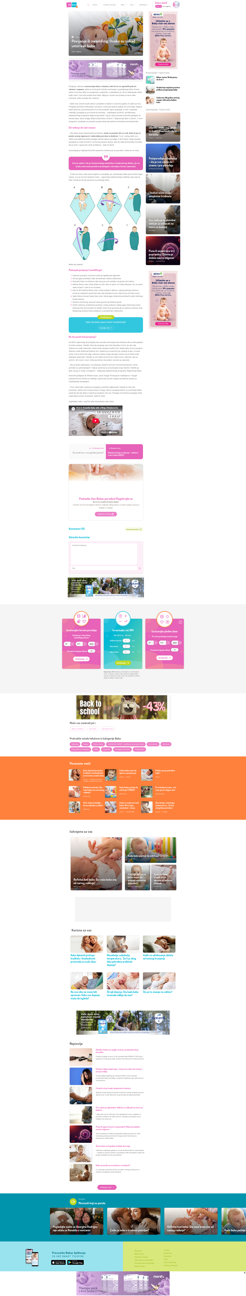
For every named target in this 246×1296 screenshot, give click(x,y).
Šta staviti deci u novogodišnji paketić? (88, 452)
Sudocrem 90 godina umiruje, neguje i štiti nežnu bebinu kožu (168, 99)
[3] (106, 69)
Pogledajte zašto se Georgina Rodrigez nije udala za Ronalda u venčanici (75, 1228)
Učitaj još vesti (106, 1187)
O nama (166, 1250)
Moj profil (138, 1251)
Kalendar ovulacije (141, 1257)
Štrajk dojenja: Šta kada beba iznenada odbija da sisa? (122, 993)
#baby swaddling (77, 729)
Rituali (78, 37)
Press (166, 1259)
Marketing (167, 1253)
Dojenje (85, 744)
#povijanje (92, 729)
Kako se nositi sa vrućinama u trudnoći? (113, 1165)
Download (167, 1256)
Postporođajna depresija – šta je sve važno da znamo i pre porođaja (163, 161)
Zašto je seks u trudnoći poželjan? (129, 1230)
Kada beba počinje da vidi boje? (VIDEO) (128, 788)
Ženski (121, 635)
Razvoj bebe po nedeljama (80, 749)
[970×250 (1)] (106, 587)
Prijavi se (158, 6)
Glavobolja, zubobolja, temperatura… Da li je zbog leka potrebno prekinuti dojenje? (165, 806)
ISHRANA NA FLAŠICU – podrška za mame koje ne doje (126, 744)
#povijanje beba (107, 729)
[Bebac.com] (72, 5)
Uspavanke (106, 749)
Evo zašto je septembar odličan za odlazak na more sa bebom (162, 223)
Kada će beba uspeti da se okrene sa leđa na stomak (163, 879)
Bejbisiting (75, 744)
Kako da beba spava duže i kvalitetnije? (106, 322)
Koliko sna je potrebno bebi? (165, 771)
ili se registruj (167, 6)
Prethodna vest (98, 448)
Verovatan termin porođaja (144, 1263)
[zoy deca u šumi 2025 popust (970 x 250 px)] (123, 707)
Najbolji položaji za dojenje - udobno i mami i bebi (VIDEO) (123, 453)
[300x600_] (163, 69)
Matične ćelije (140, 1266)
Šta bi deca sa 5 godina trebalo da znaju (113, 1146)
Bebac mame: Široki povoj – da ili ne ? (167, 78)
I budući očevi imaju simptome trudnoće (160, 194)
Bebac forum (139, 1254)
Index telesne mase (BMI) (144, 1260)
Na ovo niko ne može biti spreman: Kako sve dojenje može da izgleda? (85, 995)
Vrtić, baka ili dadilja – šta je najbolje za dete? (93, 804)
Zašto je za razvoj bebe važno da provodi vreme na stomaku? (137, 879)
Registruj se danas (105, 514)
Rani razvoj (165, 744)
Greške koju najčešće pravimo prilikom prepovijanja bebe (168, 88)
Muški (129, 635)
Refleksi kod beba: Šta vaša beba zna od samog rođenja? (93, 790)
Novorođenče (153, 744)
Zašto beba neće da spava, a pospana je (127, 771)
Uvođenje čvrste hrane (122, 749)
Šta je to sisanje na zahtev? (157, 992)
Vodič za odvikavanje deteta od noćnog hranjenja (158, 956)
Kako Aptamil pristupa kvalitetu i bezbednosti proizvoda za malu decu (93, 773)
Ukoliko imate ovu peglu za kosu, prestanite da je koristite (163, 131)
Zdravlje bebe (139, 749)
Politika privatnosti (171, 1265)
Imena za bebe (98, 744)
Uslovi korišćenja (170, 1262)
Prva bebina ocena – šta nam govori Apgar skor (165, 788)
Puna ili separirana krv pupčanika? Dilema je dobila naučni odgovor (162, 254)
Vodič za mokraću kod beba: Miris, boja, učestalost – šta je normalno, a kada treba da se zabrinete (129, 807)
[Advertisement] (123, 909)
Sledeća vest (115, 448)
